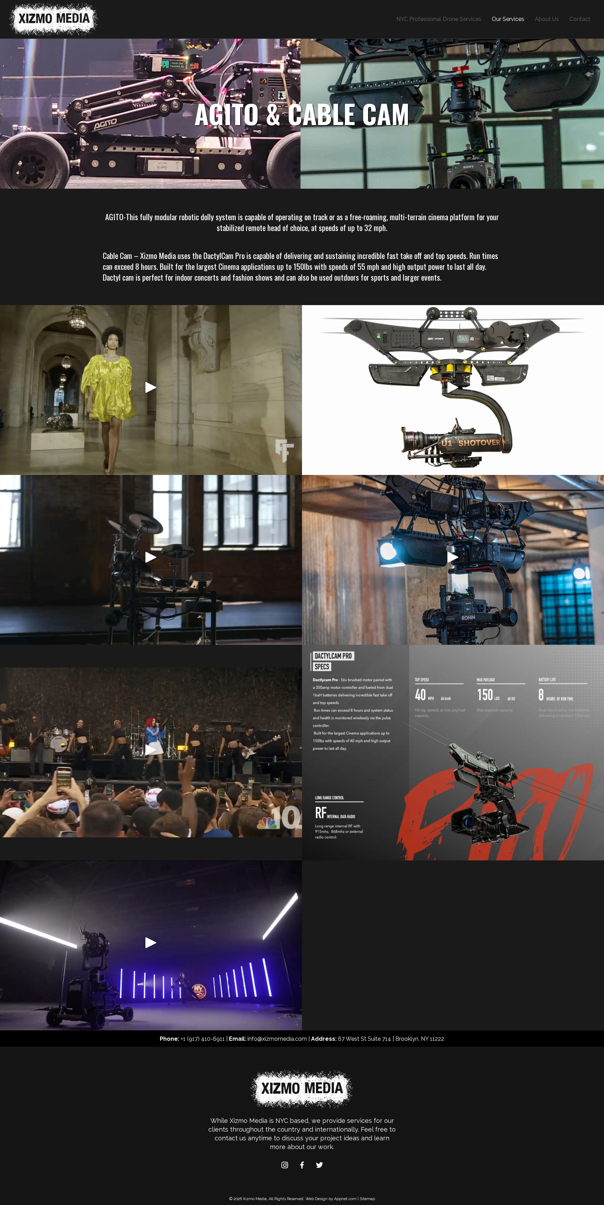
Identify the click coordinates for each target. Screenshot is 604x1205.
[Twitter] (319, 1165)
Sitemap (367, 1199)
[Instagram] (284, 1165)
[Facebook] (302, 1165)
